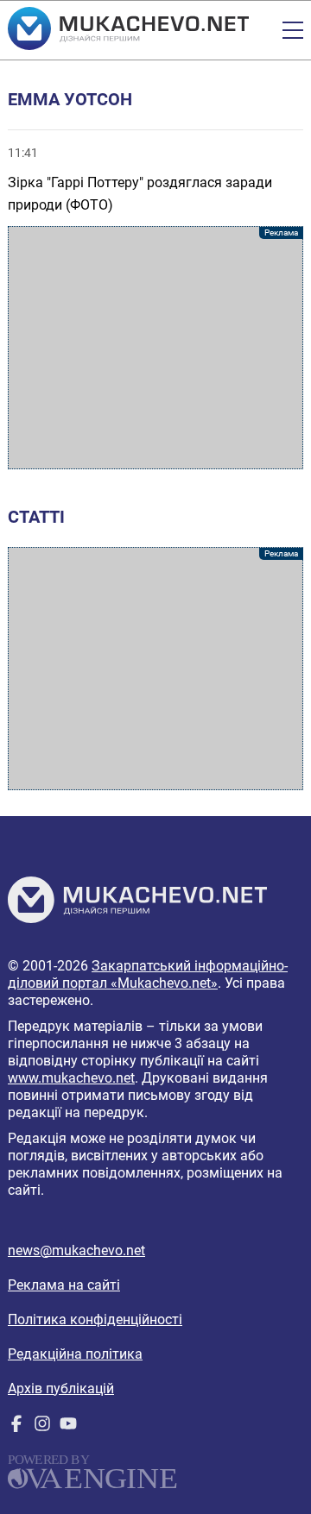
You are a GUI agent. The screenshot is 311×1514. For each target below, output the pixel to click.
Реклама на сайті (64, 1285)
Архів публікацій (61, 1388)
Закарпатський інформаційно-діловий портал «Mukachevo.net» (148, 974)
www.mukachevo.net (71, 1078)
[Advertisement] (155, 347)
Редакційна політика (75, 1354)
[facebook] (16, 1427)
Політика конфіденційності (95, 1319)
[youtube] (68, 1427)
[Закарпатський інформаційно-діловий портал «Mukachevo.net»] (128, 30)
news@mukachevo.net (76, 1250)
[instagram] (42, 1427)
